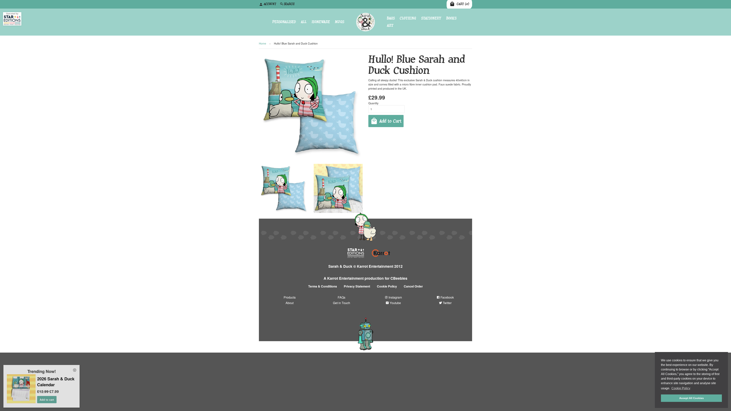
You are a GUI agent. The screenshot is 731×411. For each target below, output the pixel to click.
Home (262, 43)
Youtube (395, 303)
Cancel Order (413, 286)
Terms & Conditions (322, 286)
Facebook (447, 297)
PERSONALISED (284, 22)
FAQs (341, 297)
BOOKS (451, 18)
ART (390, 25)
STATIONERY (431, 18)
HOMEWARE (321, 22)
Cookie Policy (387, 286)
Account (270, 4)
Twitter (447, 303)
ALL (303, 22)
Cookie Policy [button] (680, 388)
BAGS (391, 18)
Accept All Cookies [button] (691, 398)
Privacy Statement (357, 286)
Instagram (395, 297)
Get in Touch (341, 303)
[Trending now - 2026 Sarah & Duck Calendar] (21, 402)
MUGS (339, 22)
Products (290, 297)
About (290, 303)
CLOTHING (408, 18)
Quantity (373, 103)
